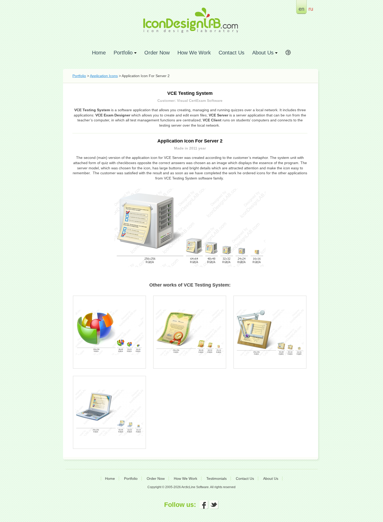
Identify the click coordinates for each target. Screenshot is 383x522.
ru (310, 8)
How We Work (194, 52)
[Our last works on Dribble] (288, 53)
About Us (270, 478)
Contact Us (231, 52)
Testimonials (216, 478)
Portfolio (79, 76)
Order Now (157, 52)
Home (99, 52)
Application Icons (104, 76)
